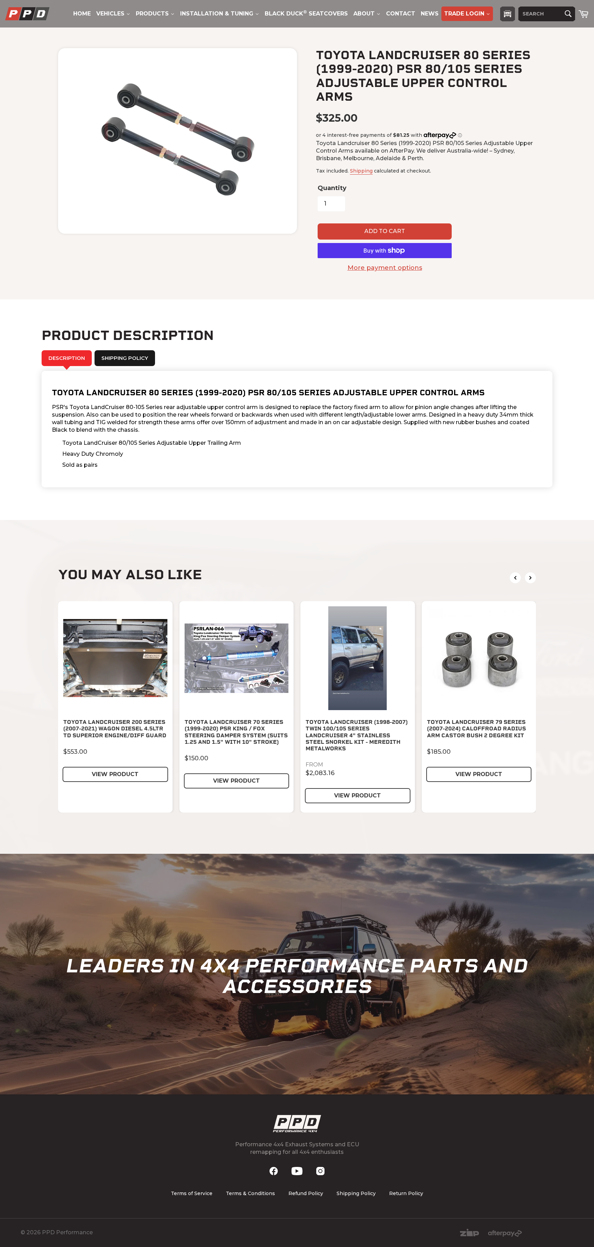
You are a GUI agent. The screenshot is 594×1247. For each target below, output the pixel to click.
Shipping (361, 171)
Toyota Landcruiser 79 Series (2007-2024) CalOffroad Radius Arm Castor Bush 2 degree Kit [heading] (476, 728)
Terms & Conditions (250, 1193)
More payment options (385, 268)
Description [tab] (66, 358)
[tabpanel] (297, 429)
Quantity (332, 188)
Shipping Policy (356, 1193)
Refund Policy (305, 1193)
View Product (115, 774)
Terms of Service (191, 1193)
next (530, 577)
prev (515, 577)
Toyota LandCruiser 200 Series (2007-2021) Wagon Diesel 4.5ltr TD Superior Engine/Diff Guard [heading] (114, 728)
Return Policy (406, 1193)
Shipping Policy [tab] (124, 358)
